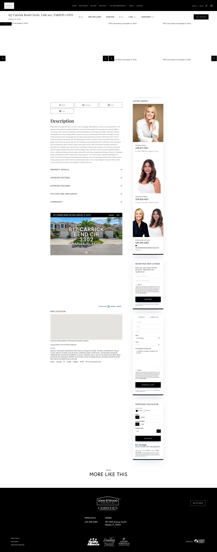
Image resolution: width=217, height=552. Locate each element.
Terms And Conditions (17, 545)
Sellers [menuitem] (94, 6)
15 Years (148, 410)
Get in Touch (198, 503)
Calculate (148, 438)
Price (137, 414)
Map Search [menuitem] (83, 6)
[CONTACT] (201, 16)
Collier (69, 379)
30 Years (140, 410)
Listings (58, 379)
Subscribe (148, 299)
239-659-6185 (206, 6)
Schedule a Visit (154, 317)
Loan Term (138, 408)
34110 (82, 379)
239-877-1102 (141, 148)
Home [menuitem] (74, 6)
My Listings (138, 151)
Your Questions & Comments (143, 348)
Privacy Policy (143, 293)
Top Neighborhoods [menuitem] (117, 6)
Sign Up (194, 6)
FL (64, 379)
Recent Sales (145, 151)
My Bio (156, 151)
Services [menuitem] (102, 6)
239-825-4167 (142, 199)
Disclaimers (14, 541)
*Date (136, 335)
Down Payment (140, 421)
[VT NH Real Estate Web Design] (199, 541)
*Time (136, 342)
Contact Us (138, 250)
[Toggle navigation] (211, 6)
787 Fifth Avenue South (115, 523)
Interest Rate (139, 428)
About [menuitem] (131, 6)
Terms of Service (140, 391)
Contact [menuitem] (139, 6)
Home (52, 379)
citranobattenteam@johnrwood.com (147, 248)
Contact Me (151, 151)
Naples (75, 379)
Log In (201, 6)
